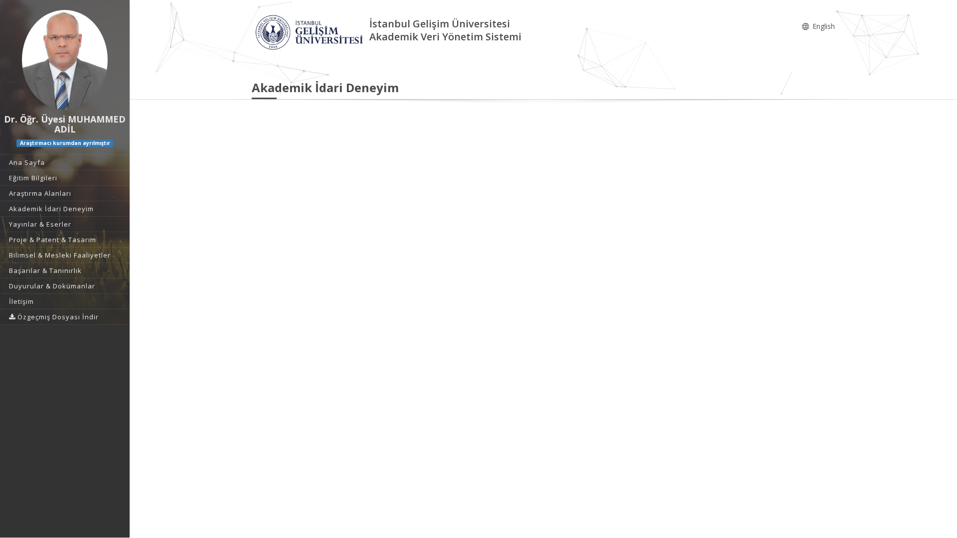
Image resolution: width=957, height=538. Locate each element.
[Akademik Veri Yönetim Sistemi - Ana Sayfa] (310, 31)
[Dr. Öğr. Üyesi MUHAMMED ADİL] (65, 60)
